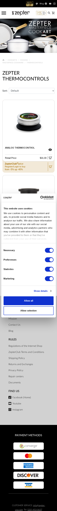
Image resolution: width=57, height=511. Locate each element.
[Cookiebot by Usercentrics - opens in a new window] (41, 198)
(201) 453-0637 (34, 510)
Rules (13, 339)
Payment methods (28, 435)
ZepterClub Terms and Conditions (26, 352)
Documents (15, 382)
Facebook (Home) (21, 397)
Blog (11, 331)
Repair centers (16, 376)
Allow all (28, 300)
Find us (14, 391)
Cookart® (12, 60)
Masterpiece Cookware (13, 63)
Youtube (16, 403)
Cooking (24, 60)
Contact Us (14, 325)
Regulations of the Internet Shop (25, 346)
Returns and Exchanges (21, 364)
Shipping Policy (17, 358)
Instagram (17, 409)
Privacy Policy (16, 370)
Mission (13, 319)
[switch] (49, 259)
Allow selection (28, 310)
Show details (41, 291)
